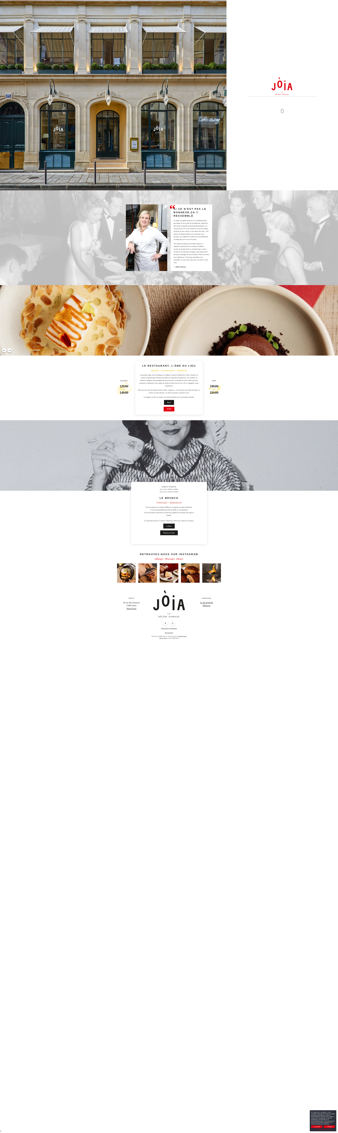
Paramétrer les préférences (323, 1129)
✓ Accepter (316, 1126)
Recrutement (169, 633)
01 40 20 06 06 (206, 602)
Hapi (165, 638)
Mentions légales (182, 636)
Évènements (173, 628)
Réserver (206, 605)
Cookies (161, 638)
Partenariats (165, 628)
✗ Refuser (329, 1126)
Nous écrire (131, 608)
